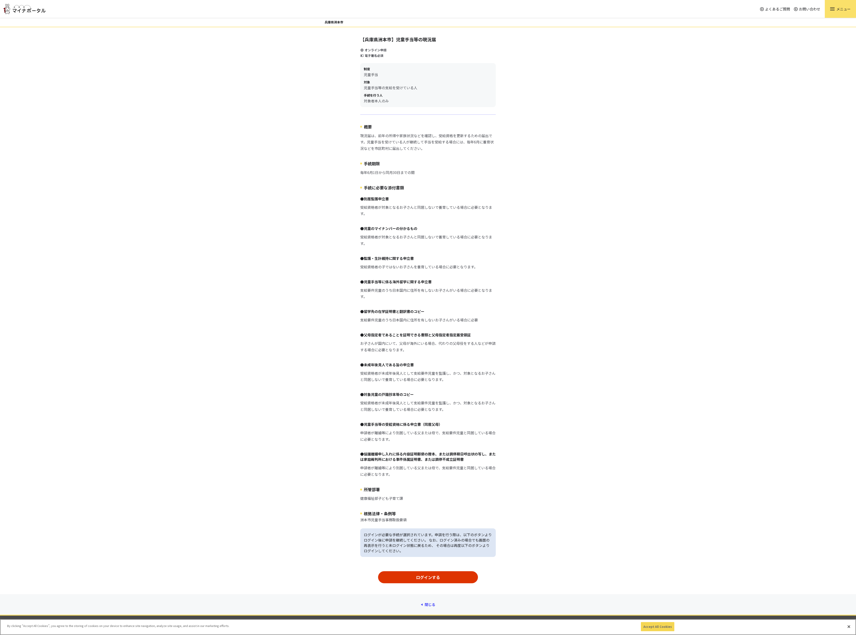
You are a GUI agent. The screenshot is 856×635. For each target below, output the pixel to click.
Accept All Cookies (657, 627)
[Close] (849, 626)
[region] (428, 627)
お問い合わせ (809, 9)
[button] (840, 9)
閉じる (430, 604)
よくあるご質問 (777, 9)
